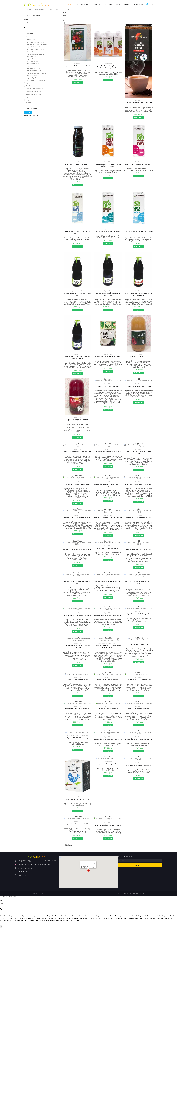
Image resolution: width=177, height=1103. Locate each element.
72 (64, 20)
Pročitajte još (108, 410)
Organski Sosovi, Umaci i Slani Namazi (37, 44)
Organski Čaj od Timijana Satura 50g (108, 386)
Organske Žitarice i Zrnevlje (34, 68)
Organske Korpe (30, 37)
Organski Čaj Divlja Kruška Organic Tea (138, 679)
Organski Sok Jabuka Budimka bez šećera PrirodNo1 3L (77, 646)
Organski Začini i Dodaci (33, 47)
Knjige (27, 100)
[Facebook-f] (118, 893)
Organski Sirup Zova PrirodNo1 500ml (77, 824)
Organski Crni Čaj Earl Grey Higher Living (77, 799)
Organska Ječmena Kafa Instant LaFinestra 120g (138, 582)
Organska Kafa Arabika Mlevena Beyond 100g (108, 615)
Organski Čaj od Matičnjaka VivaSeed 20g (77, 484)
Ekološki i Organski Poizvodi (33, 91)
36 (64, 18)
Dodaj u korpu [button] (77, 82)
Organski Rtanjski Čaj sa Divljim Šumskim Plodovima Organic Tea (108, 646)
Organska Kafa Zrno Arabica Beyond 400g (77, 517)
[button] (91, 27)
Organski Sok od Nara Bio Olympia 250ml (139, 549)
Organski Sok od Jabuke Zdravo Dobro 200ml (77, 549)
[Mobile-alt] (140, 893)
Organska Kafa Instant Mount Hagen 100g (138, 103)
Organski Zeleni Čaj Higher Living (77, 738)
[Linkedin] (134, 893)
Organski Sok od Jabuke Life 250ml (108, 548)
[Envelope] (137, 893)
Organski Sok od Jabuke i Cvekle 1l (77, 420)
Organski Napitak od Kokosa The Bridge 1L (107, 231)
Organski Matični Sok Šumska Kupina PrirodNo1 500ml (108, 294)
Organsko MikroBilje (31, 83)
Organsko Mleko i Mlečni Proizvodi (36, 73)
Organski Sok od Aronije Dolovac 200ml (77, 164)
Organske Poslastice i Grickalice (35, 54)
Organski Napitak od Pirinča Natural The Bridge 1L (77, 232)
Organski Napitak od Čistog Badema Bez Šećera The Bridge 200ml (108, 67)
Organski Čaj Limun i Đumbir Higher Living (138, 739)
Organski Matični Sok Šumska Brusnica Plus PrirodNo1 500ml (138, 294)
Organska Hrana (30, 39)
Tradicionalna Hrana (31, 86)
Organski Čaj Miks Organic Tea (138, 644)
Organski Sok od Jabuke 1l (138, 356)
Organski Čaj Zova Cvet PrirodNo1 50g (139, 386)
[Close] (94, 863)
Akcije (27, 97)
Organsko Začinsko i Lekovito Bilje (36, 80)
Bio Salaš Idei (29, 103)
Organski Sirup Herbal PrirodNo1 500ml (138, 765)
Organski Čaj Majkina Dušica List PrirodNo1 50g (138, 452)
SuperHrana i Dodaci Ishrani (81, 291)
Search (26, 19)
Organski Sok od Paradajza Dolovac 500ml (108, 581)
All (64, 23)
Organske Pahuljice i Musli (34, 70)
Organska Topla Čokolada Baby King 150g (108, 825)
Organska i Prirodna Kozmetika (34, 89)
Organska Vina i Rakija (33, 63)
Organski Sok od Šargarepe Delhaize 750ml (107, 452)
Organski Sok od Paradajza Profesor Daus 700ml (77, 582)
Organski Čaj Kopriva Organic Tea (107, 709)
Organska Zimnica (32, 75)
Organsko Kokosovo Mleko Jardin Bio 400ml (108, 356)
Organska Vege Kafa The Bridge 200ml (139, 614)
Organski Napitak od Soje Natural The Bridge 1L (138, 232)
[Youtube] (124, 893)
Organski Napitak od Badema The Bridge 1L (138, 164)
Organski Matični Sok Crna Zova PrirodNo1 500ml (77, 294)
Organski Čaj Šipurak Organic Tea (77, 679)
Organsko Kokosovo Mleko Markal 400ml (139, 517)
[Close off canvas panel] (1, 926)
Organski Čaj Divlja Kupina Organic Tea (108, 679)
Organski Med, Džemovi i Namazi (36, 49)
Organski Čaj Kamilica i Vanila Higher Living (108, 739)
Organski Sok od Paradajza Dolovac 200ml (77, 615)
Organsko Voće (31, 52)
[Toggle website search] (152, 4)
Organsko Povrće (31, 56)
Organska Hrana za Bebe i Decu (35, 66)
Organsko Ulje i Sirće (32, 78)
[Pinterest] (128, 893)
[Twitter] (131, 893)
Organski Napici (77, 63)
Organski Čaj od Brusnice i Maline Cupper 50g (108, 517)
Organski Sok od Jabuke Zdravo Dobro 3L (77, 66)
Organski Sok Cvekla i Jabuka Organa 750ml (138, 484)
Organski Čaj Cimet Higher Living (108, 764)
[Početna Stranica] (24, 9)
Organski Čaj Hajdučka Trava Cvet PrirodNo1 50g (108, 485)
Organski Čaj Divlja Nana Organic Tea (138, 709)
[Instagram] (121, 893)
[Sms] (143, 893)
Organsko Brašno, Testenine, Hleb (36, 42)
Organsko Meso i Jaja (32, 61)
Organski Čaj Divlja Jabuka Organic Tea (77, 709)
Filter (28, 112)
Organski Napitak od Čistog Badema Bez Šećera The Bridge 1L (108, 165)
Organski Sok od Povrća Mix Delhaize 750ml (77, 452)
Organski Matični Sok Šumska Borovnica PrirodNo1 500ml (77, 357)
